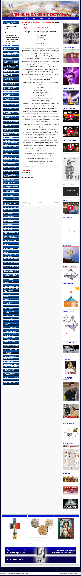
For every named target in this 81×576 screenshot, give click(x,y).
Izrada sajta (23, 573)
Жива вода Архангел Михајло (10, 31)
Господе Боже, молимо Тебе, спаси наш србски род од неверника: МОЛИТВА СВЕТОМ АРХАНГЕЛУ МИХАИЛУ (12, 39)
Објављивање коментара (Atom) (35, 203)
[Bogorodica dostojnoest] (66, 539)
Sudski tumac (72, 573)
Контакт (41, 18)
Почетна (26, 18)
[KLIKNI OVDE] (72, 306)
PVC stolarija (62, 573)
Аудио (55, 18)
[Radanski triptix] (14, 539)
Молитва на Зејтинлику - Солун (11, 27)
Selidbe (67, 573)
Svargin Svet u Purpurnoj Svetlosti (35, 28)
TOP (80, 573)
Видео (48, 18)
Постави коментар (26, 172)
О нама (33, 18)
